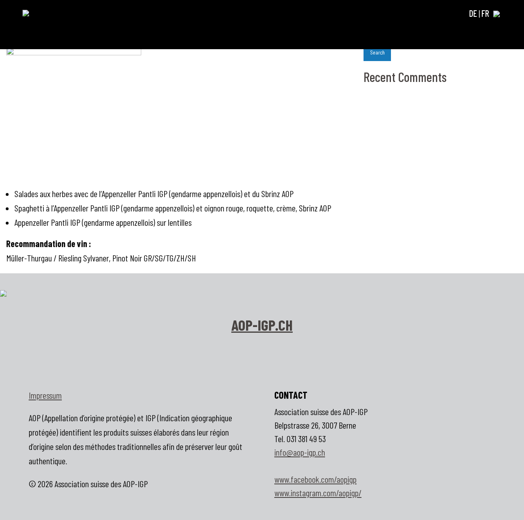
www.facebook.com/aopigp (315, 479)
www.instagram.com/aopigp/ (317, 492)
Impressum (45, 395)
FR (485, 13)
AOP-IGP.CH (262, 325)
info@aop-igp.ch (299, 452)
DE (473, 13)
